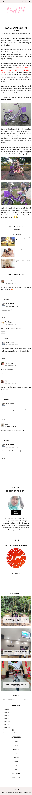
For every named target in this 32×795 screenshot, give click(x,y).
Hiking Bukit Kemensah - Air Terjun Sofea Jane (16, 619)
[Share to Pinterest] (20, 226)
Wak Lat (7, 424)
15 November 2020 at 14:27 (12, 406)
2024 (5, 715)
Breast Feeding (16, 773)
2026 (5, 709)
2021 (5, 724)
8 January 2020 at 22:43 (10, 283)
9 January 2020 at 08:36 (10, 365)
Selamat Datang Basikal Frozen (16, 29)
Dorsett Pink (9, 792)
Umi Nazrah (8, 281)
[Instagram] (26, 1)
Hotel (16, 769)
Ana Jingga (8, 322)
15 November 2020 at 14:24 (12, 306)
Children (5, 33)
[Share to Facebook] (17, 226)
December (8, 730)
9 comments (17, 229)
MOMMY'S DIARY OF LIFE (25, 792)
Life (16, 753)
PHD (16, 765)
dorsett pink (10, 304)
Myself (16, 761)
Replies (7, 299)
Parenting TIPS (16, 777)
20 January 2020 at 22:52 (10, 426)
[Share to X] (15, 226)
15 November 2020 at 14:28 (12, 447)
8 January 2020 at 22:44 (10, 324)
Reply (3, 293)
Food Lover (16, 757)
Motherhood (16, 749)
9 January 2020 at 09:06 (10, 383)
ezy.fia (7, 381)
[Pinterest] (29, 1)
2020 (5, 727)
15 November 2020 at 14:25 (12, 344)
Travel (16, 745)
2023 (5, 718)
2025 (5, 712)
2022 (5, 721)
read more (16, 534)
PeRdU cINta (9, 363)
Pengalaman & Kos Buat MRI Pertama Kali (16, 652)
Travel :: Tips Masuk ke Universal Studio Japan (16, 685)
